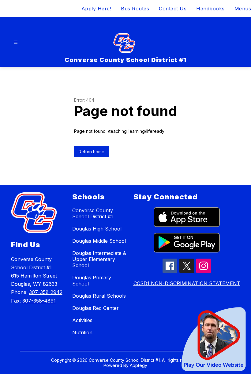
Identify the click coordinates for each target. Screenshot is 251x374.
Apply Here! (96, 8)
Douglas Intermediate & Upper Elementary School (99, 259)
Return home (91, 151)
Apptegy (138, 365)
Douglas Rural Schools (99, 296)
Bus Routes (135, 8)
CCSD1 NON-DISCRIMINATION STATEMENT (186, 283)
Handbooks (210, 8)
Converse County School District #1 (92, 213)
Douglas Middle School (99, 241)
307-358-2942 (45, 292)
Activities (82, 320)
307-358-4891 (39, 301)
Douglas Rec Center (95, 308)
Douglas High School (97, 229)
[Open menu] (15, 42)
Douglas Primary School (91, 280)
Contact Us (172, 8)
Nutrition (82, 332)
